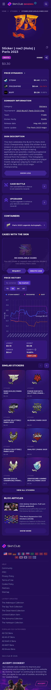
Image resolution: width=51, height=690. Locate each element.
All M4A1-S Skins (9, 641)
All (23, 289)
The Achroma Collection (12, 619)
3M (18, 289)
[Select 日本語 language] (21, 557)
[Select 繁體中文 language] (16, 557)
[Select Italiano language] (23, 554)
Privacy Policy (8, 576)
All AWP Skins (8, 645)
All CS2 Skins (7, 633)
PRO (4, 572)
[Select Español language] (10, 554)
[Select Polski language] (28, 554)
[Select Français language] (19, 554)
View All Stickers (26, 490)
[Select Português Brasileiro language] (32, 554)
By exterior (11, 283)
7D (7, 289)
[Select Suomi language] (34, 557)
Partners (5, 588)
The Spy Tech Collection (12, 607)
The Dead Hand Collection (13, 611)
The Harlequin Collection (12, 622)
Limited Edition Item (11, 615)
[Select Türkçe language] (36, 554)
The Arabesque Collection (13, 603)
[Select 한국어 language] (25, 557)
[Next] (46, 365)
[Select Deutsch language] (14, 554)
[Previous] (40, 365)
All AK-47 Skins (8, 637)
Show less (25, 173)
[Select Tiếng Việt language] (41, 554)
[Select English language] (5, 554)
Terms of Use (7, 580)
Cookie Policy (8, 584)
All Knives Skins (8, 649)
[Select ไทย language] (30, 557)
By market (24, 283)
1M (13, 289)
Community (7, 568)
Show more (25, 531)
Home (4, 11)
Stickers (14, 11)
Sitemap (5, 592)
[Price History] (25, 73)
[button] (13, 384)
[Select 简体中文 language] (45, 554)
